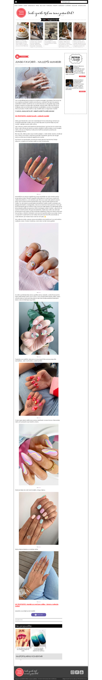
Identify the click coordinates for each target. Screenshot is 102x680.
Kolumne (74, 5)
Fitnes (37, 5)
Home (16, 2)
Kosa (16, 5)
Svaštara (68, 5)
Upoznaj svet (82, 5)
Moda (25, 5)
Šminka (21, 5)
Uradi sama (31, 5)
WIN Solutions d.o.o (82, 678)
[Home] (27, 672)
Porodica (49, 5)
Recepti (55, 5)
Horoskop (61, 5)
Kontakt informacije (43, 678)
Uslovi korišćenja (52, 678)
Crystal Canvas (69, 678)
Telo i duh (42, 5)
